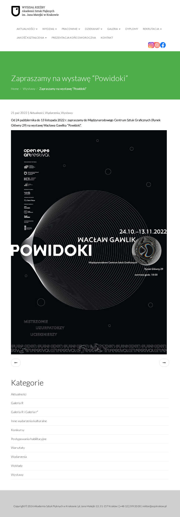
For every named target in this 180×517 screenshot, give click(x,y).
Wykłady (17, 465)
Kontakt (107, 37)
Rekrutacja (151, 28)
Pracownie (70, 28)
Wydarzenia (52, 113)
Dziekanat (92, 28)
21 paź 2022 (19, 113)
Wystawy (29, 89)
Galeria (112, 28)
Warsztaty (18, 447)
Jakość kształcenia (31, 37)
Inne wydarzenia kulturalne (29, 421)
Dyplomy (131, 28)
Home (15, 89)
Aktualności (26, 28)
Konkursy (17, 430)
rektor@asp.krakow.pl (154, 506)
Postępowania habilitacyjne (29, 439)
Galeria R (17, 403)
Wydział (48, 28)
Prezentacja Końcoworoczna (74, 37)
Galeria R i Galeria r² (24, 412)
